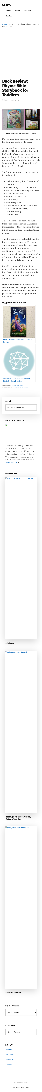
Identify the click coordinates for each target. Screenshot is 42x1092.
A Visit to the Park (13, 992)
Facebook (9, 1050)
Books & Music (17, 385)
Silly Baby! (10, 643)
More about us (11, 463)
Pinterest (9, 1060)
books (26, 387)
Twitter (8, 1065)
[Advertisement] (21, 50)
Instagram (9, 1055)
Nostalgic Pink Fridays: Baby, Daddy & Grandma (18, 817)
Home (4, 24)
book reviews (18, 387)
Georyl (6, 5)
